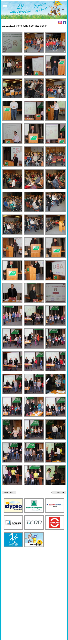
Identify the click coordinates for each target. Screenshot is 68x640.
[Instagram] (60, 22)
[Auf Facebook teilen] (64, 22)
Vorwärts (61, 492)
